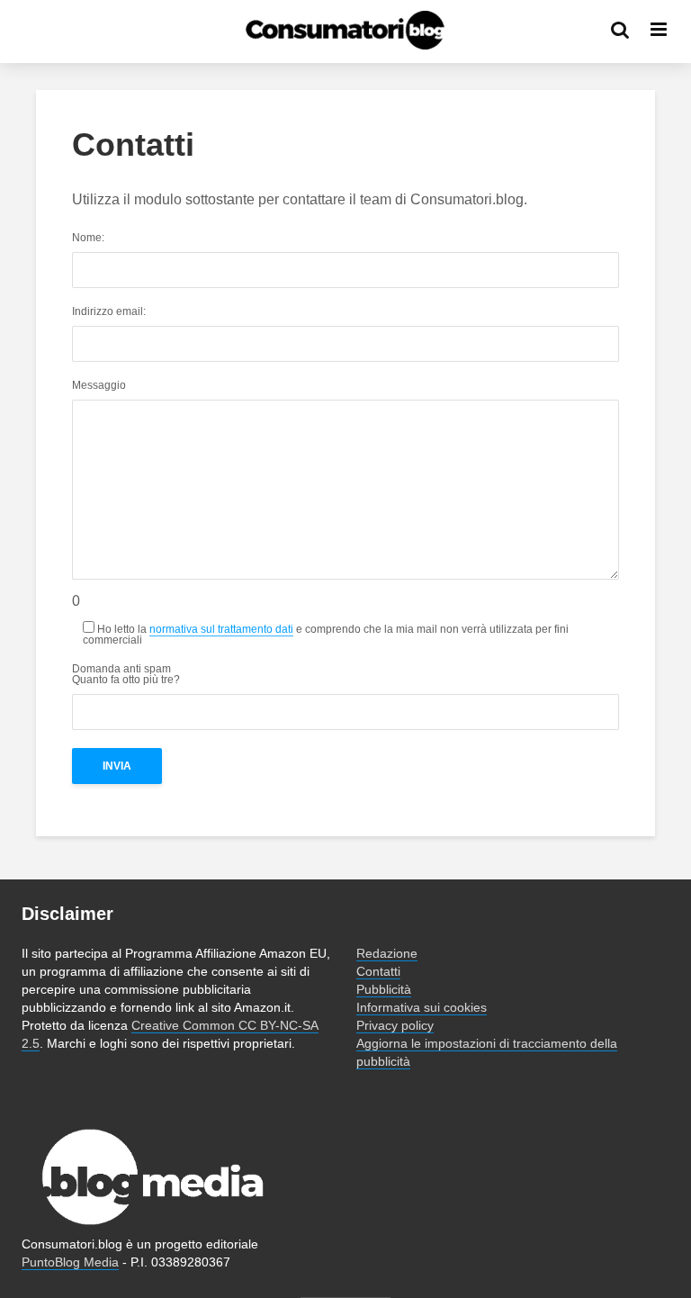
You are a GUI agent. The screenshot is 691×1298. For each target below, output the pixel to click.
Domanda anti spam (126, 674)
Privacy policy (395, 1025)
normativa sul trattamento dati (221, 629)
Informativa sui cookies (421, 1007)
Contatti (378, 971)
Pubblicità (383, 989)
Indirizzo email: (109, 312)
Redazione (386, 953)
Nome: (88, 238)
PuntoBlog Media (70, 1262)
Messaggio (99, 386)
